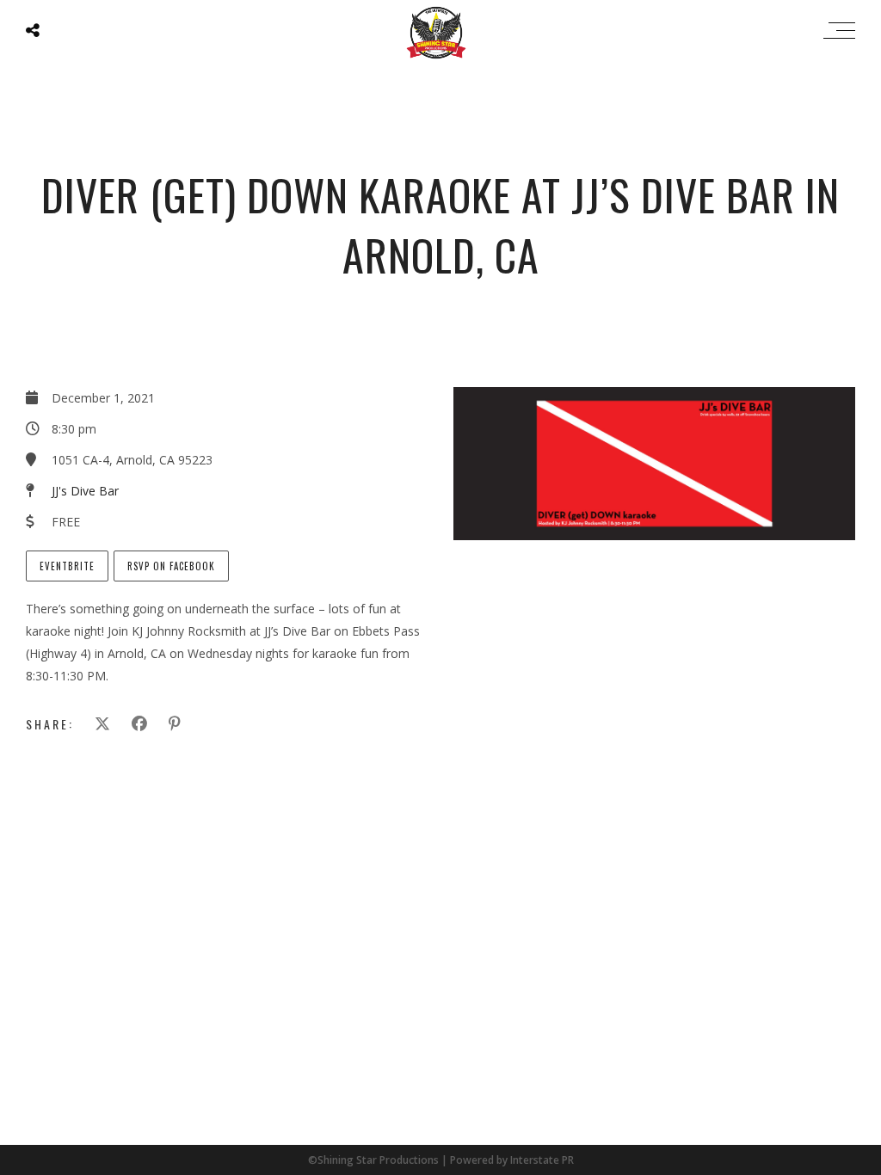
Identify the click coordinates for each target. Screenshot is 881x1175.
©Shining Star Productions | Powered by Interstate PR (441, 1160)
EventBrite (67, 566)
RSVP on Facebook (171, 566)
